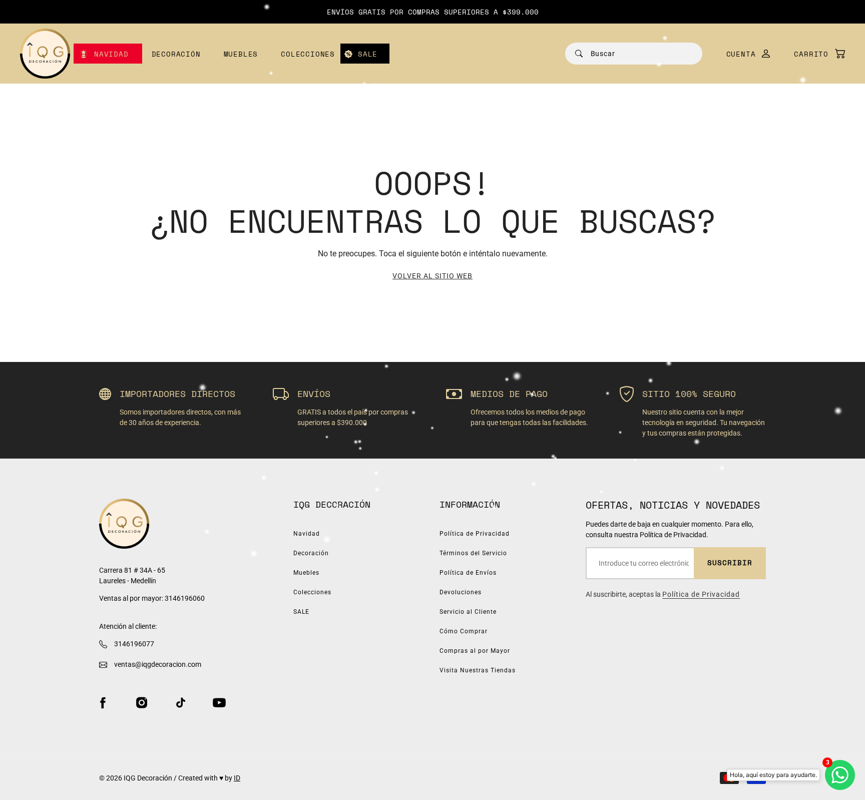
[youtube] (219, 702)
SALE (367, 54)
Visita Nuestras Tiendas (478, 670)
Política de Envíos (468, 572)
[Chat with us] (840, 775)
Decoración (176, 54)
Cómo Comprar (464, 631)
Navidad (111, 54)
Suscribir (729, 562)
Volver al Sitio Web (432, 276)
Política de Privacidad (475, 533)
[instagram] (142, 702)
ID (237, 778)
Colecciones (308, 54)
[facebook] (103, 702)
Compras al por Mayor (475, 650)
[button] (814, 54)
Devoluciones (461, 592)
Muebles (241, 54)
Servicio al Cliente (468, 611)
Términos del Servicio (473, 553)
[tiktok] (181, 702)
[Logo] (45, 54)
